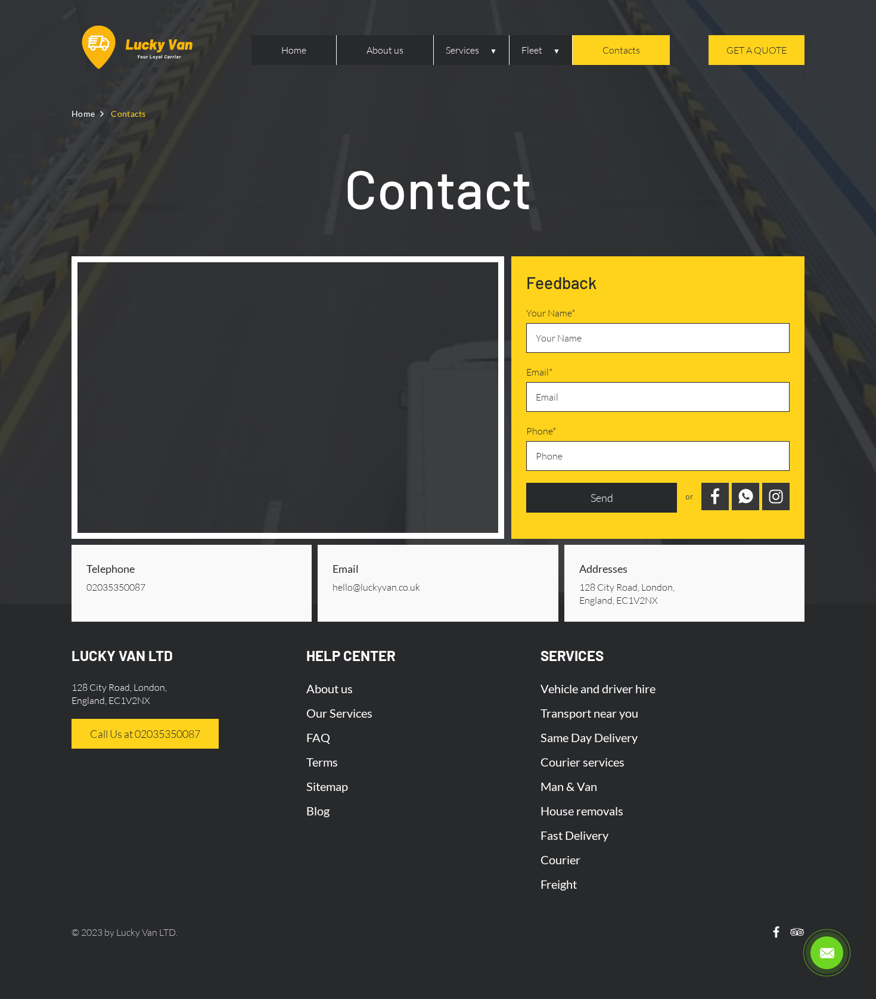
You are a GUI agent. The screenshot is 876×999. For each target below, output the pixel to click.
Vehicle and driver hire (598, 688)
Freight (558, 884)
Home (293, 50)
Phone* (541, 431)
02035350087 (115, 587)
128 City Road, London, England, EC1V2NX (627, 593)
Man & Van (568, 786)
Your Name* (550, 313)
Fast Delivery (574, 835)
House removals (581, 810)
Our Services (339, 713)
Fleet (531, 50)
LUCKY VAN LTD (122, 655)
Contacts (621, 50)
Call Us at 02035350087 (145, 733)
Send (602, 497)
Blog (318, 810)
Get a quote (756, 50)
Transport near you (589, 713)
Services (462, 50)
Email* (539, 372)
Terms (322, 762)
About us (384, 50)
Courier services (582, 762)
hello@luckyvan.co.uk (376, 587)
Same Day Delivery (589, 737)
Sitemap (327, 786)
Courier (560, 859)
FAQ (318, 737)
